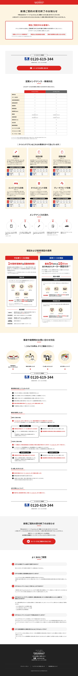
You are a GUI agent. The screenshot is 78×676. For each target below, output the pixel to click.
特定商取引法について (53, 666)
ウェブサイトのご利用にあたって (38, 666)
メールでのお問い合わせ (40, 68)
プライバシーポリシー (24, 666)
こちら (23, 313)
